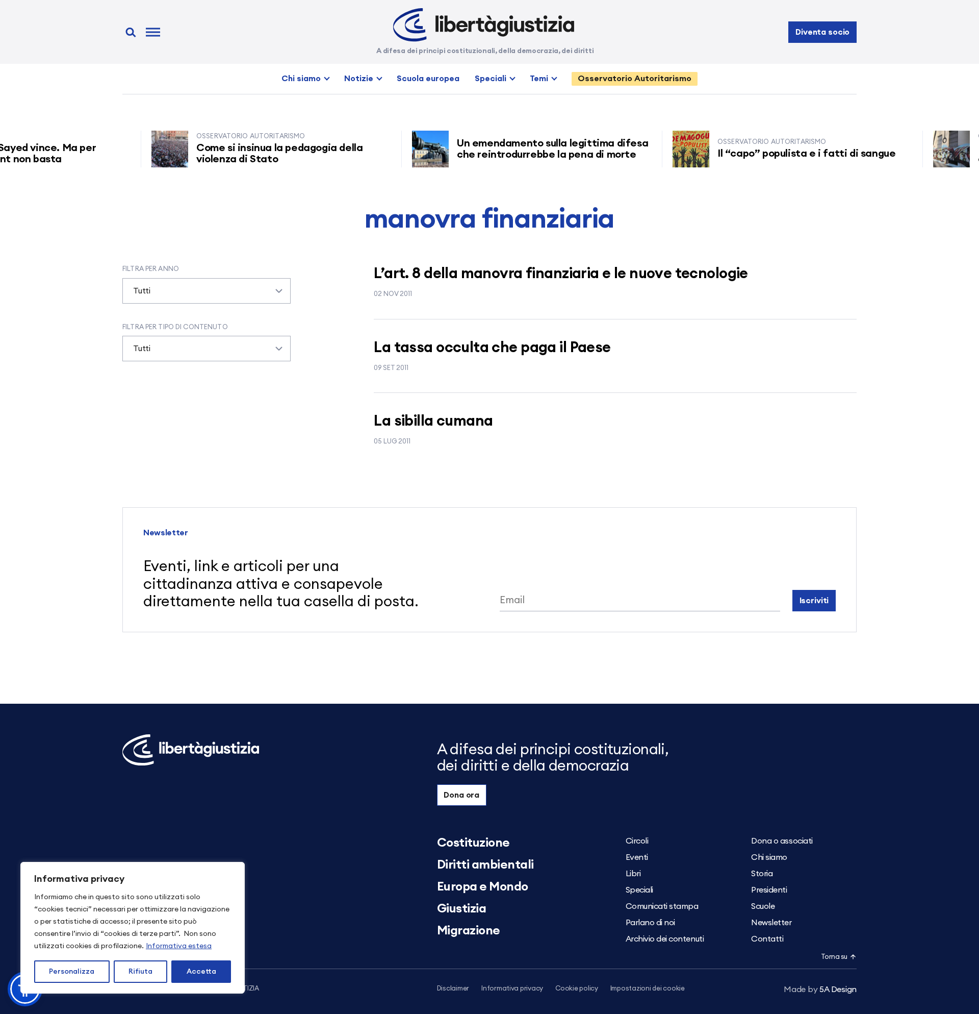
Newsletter (771, 923)
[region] (132, 928)
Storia (761, 874)
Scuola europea (428, 79)
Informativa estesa (179, 946)
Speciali (490, 79)
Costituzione (473, 843)
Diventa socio (822, 32)
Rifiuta (140, 971)
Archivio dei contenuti (665, 939)
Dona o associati (781, 841)
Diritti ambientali (485, 865)
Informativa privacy (512, 988)
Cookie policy (576, 988)
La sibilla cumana (433, 421)
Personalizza (71, 971)
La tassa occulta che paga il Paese (492, 347)
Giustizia (461, 909)
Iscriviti (814, 601)
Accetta (201, 971)
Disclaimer (453, 988)
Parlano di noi (650, 923)
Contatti (767, 939)
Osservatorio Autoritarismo (634, 79)
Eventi (637, 857)
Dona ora (461, 795)
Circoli (637, 841)
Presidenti (769, 890)
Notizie (358, 79)
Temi (539, 79)
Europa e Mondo (482, 887)
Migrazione (468, 931)
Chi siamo (301, 79)
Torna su (834, 957)
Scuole (763, 906)
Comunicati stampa (662, 906)
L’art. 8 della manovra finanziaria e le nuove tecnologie (561, 273)
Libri (633, 874)
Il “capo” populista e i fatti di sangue (788, 154)
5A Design (820, 989)
